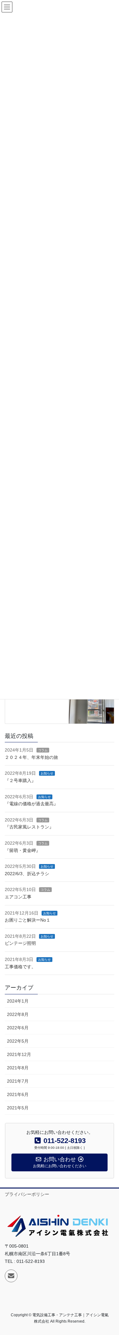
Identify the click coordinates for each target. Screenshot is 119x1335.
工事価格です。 (20, 966)
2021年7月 (18, 1081)
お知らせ (47, 773)
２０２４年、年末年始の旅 (31, 757)
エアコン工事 (18, 896)
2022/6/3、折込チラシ (27, 873)
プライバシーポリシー (27, 1194)
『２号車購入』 (20, 780)
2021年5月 (18, 1107)
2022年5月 (18, 1041)
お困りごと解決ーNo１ (27, 920)
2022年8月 (18, 1014)
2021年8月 (18, 1067)
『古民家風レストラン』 (29, 826)
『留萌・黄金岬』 (22, 850)
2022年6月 (18, 1027)
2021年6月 (18, 1094)
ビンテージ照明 (20, 943)
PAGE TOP (110, 1289)
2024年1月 (18, 1001)
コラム (43, 750)
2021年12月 (19, 1054)
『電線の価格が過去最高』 (31, 803)
